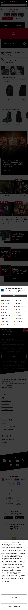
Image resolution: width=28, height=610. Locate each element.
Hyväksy (14, 597)
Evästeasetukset (14, 578)
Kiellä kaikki (14, 602)
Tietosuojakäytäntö (5, 581)
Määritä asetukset (14, 606)
